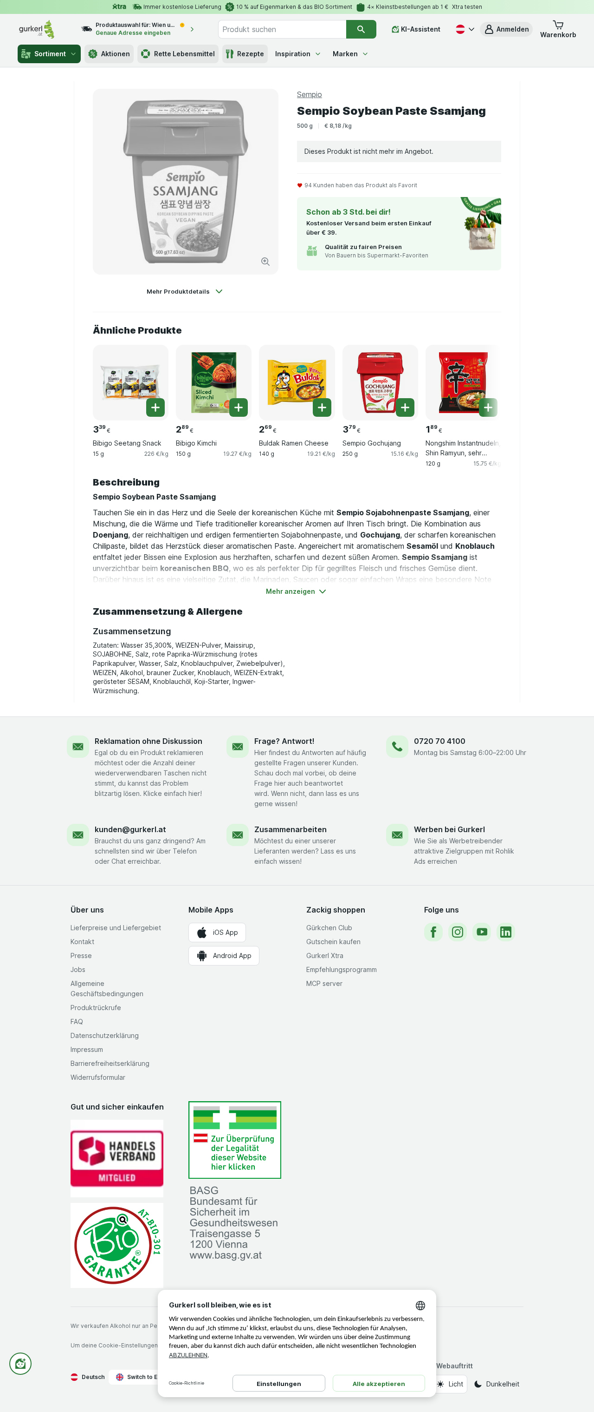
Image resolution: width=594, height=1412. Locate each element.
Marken (345, 54)
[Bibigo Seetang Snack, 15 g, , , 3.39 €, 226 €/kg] (130, 382)
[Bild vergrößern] (265, 261)
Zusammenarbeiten (290, 829)
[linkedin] (506, 932)
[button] (506, 29)
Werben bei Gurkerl (449, 829)
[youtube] (481, 932)
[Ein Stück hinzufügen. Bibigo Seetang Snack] (155, 407)
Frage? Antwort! (284, 741)
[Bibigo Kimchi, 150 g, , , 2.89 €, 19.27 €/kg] (214, 382)
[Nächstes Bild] (482, 379)
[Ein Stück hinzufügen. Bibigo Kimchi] (238, 407)
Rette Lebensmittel (184, 54)
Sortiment (50, 54)
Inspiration (292, 54)
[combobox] (282, 29)
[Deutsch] (464, 29)
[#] (234, 1140)
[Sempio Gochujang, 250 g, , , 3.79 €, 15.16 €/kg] (380, 382)
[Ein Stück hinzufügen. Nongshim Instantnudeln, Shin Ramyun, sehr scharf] (488, 407)
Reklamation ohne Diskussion (148, 741)
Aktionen (115, 54)
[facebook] (433, 932)
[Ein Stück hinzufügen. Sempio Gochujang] (405, 407)
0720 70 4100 (439, 741)
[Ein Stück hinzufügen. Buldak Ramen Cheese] (322, 407)
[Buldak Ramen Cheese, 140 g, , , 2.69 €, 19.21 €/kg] (297, 382)
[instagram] (457, 932)
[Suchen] (361, 29)
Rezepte (250, 54)
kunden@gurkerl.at (130, 829)
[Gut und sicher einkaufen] (117, 1245)
